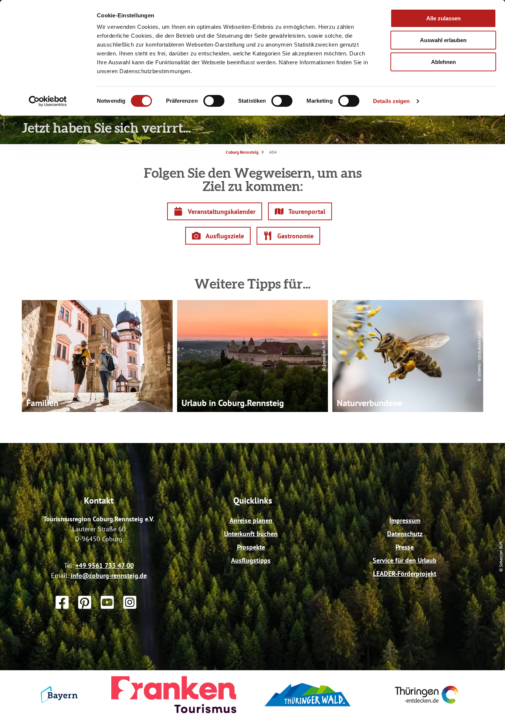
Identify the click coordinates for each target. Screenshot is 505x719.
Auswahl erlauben (443, 40)
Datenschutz (405, 533)
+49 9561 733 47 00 (104, 565)
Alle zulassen (443, 18)
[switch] (213, 101)
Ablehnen (443, 62)
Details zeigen (391, 101)
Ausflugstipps (251, 560)
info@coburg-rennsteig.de (109, 575)
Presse (405, 547)
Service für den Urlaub (405, 560)
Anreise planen (251, 520)
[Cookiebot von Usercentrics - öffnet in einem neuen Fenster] (48, 101)
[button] (214, 211)
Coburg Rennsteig (242, 152)
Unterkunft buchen (251, 533)
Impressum (404, 520)
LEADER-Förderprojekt (404, 573)
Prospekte (251, 547)
